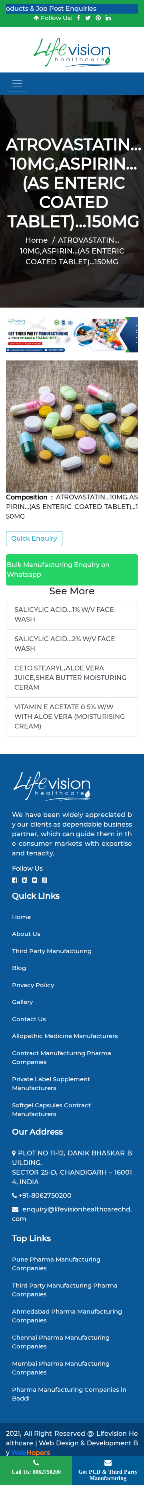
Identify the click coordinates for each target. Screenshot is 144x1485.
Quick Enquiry (34, 538)
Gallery (22, 1002)
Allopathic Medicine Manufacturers (65, 1036)
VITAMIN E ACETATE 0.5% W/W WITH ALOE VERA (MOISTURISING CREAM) (69, 716)
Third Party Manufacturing (52, 951)
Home (36, 240)
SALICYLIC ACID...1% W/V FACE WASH (64, 614)
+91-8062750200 (45, 1195)
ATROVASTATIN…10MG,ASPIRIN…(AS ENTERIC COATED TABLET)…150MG (72, 251)
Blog (19, 968)
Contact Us (29, 1019)
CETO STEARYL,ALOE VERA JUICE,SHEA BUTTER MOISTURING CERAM (70, 677)
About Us (26, 934)
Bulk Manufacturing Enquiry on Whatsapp (58, 569)
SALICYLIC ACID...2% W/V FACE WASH (64, 643)
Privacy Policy (33, 985)
